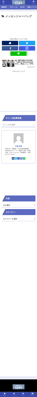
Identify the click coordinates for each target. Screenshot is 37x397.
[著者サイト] (10, 43)
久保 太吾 (18, 146)
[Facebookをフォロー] (10, 48)
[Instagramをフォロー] (27, 48)
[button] (33, 125)
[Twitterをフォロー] (27, 43)
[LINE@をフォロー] (18, 53)
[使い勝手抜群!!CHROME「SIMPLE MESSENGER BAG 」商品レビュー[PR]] (23, 349)
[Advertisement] (18, 24)
